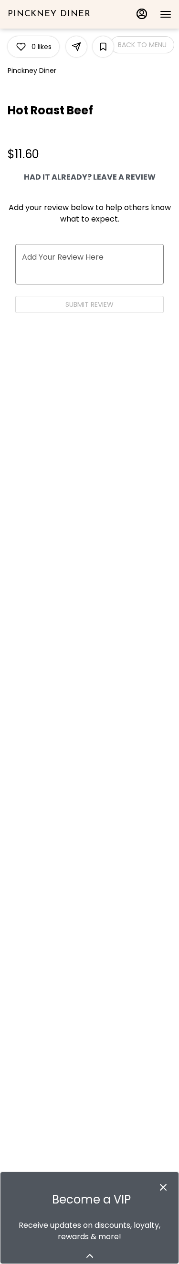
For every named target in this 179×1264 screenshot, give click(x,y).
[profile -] (141, 14)
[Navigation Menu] (165, 14)
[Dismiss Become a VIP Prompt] (163, 1187)
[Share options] (76, 46)
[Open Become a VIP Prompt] (89, 1256)
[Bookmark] (103, 46)
